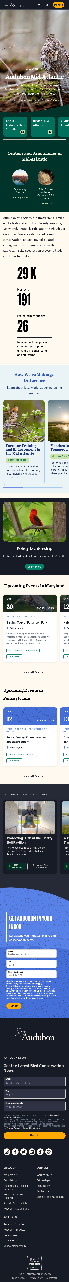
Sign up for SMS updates (51, 1196)
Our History (10, 1180)
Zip (9, 961)
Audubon (18, 5)
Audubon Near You (14, 1224)
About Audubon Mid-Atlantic (15, 125)
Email (10, 951)
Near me (39, 5)
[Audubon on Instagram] (7, 1151)
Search (47, 4)
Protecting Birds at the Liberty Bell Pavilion (30, 837)
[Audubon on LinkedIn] (32, 1151)
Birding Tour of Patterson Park (30, 628)
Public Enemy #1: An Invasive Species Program (30, 736)
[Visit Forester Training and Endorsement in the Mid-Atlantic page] (23, 442)
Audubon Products (14, 1229)
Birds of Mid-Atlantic (41, 123)
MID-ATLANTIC (18, 460)
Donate (58, 4)
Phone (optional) (15, 972)
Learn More (34, 566)
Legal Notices (18, 1278)
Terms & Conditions (34, 998)
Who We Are (11, 1174)
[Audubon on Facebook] (15, 1151)
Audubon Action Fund (16, 1208)
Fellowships (43, 1180)
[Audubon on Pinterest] (48, 1151)
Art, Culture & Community (23, 650)
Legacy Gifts (11, 1240)
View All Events (33, 672)
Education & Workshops (22, 754)
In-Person (14, 657)
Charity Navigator (35, 1261)
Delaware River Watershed (41, 866)
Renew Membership (15, 1246)
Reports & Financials (15, 1203)
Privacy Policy (15, 998)
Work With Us (44, 1174)
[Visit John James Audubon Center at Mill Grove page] (45, 186)
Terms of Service (29, 983)
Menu (6, 5)
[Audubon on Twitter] (23, 1151)
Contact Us (43, 1191)
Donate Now (11, 1235)
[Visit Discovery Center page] (20, 186)
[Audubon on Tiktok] (40, 1151)
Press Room (43, 1185)
